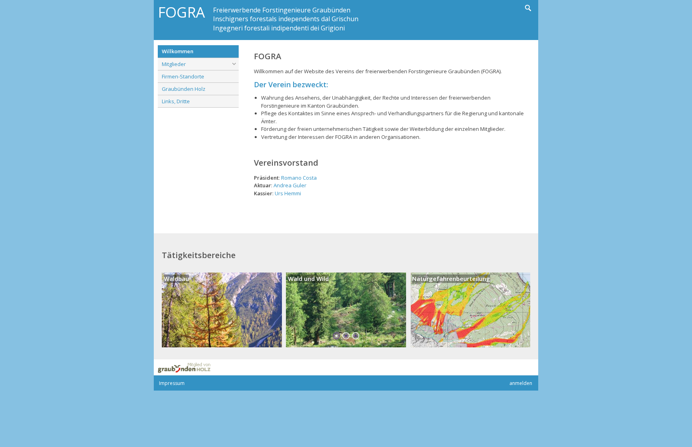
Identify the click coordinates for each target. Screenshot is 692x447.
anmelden (520, 383)
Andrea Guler (290, 185)
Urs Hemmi (288, 193)
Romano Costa (299, 177)
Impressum (172, 383)
